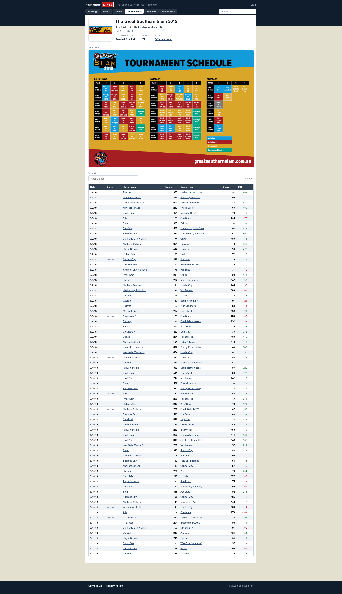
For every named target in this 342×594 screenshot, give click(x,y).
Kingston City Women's (192, 233)
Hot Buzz (185, 269)
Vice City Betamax (190, 197)
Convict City (129, 259)
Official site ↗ (163, 39)
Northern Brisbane (132, 243)
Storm (126, 223)
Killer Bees (186, 326)
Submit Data (168, 11)
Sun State (185, 218)
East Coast (186, 311)
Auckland (185, 259)
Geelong (184, 243)
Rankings (93, 11)
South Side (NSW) (189, 300)
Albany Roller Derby (190, 347)
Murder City (186, 285)
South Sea (128, 212)
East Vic (127, 228)
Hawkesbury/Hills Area (192, 228)
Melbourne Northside (191, 192)
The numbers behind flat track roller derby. (136, 4)
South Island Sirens (190, 321)
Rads (183, 254)
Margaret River (188, 212)
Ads (125, 218)
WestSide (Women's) (133, 202)
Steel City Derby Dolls (134, 238)
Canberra (127, 295)
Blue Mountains (188, 305)
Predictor (151, 11)
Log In (253, 4)
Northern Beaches (189, 202)
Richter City (129, 254)
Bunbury (184, 249)
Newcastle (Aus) (131, 207)
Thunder (127, 192)
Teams (106, 11)
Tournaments (134, 11)
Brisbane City (130, 233)
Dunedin (127, 280)
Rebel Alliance (187, 342)
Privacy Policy (114, 585)
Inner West (128, 274)
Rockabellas (186, 336)
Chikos (184, 274)
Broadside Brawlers (190, 264)
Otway (183, 238)
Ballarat (184, 223)
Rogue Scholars (131, 249)
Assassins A (129, 316)
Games (118, 11)
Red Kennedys (130, 264)
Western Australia (132, 197)
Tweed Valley (187, 207)
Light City (185, 331)
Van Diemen (186, 290)
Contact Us (95, 585)
